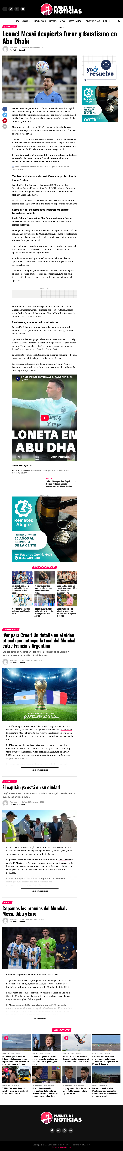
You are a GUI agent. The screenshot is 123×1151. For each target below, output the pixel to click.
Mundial (16, 473)
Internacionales (40, 21)
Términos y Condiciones (61, 1147)
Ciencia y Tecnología (92, 21)
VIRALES (61, 27)
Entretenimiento (74, 21)
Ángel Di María (14, 863)
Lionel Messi (64, 859)
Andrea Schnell (19, 50)
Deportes (52, 21)
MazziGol (106, 21)
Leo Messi (59, 471)
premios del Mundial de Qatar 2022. (52, 987)
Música (62, 21)
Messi (67, 471)
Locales (16, 21)
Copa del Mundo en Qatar (42, 471)
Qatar (24, 473)
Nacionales (26, 21)
